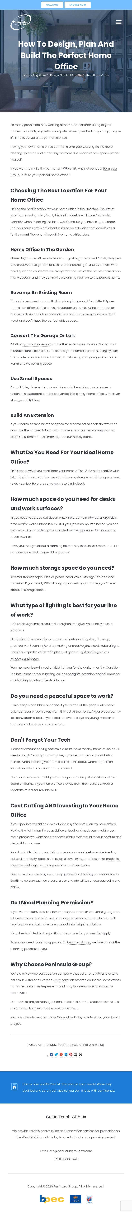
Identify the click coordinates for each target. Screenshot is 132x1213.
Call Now (52, 4)
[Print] (80, 1056)
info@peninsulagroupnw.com (70, 1151)
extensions (18, 437)
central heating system (101, 351)
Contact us (65, 1017)
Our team (61, 980)
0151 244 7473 (68, 1159)
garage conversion (36, 344)
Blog (35, 75)
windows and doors (24, 659)
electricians (40, 351)
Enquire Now (77, 4)
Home (26, 75)
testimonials (49, 437)
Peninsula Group (78, 942)
